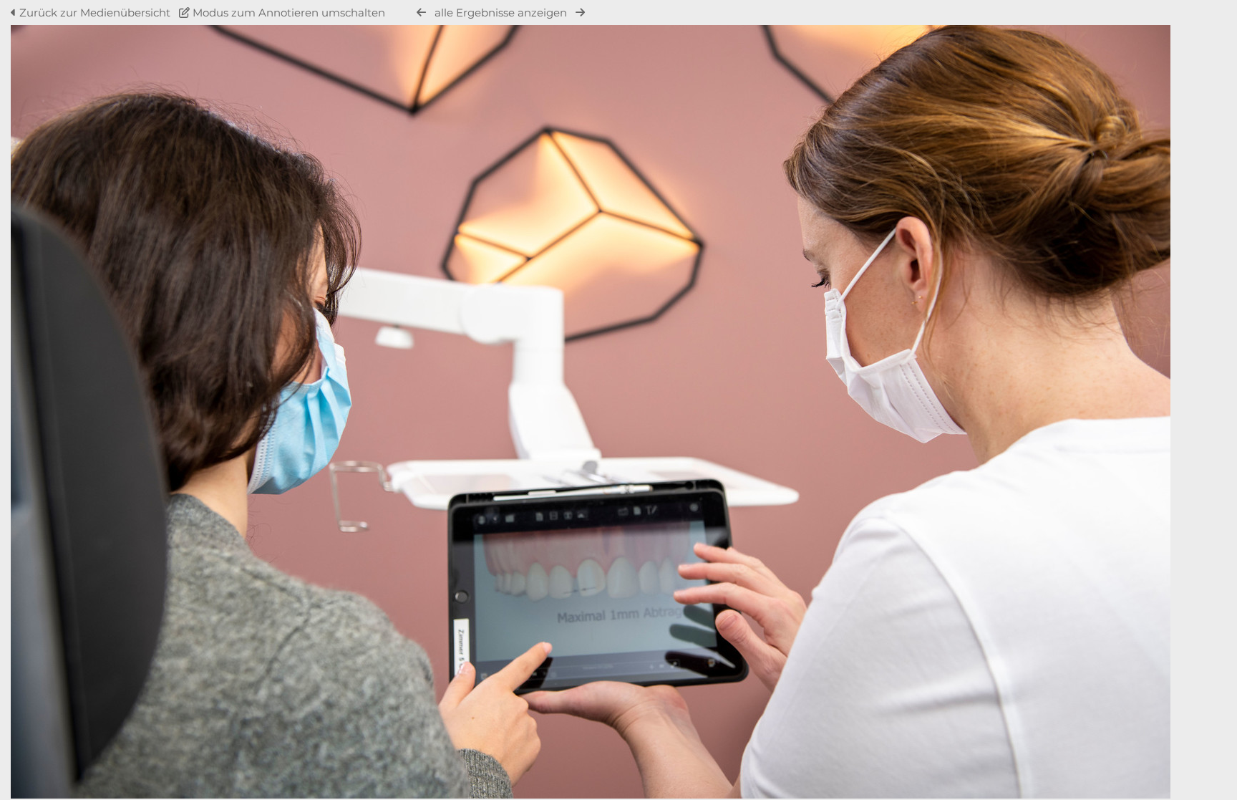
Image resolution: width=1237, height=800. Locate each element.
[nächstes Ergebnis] (580, 12)
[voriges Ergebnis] (421, 12)
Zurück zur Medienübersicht (94, 12)
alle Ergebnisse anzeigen (501, 12)
